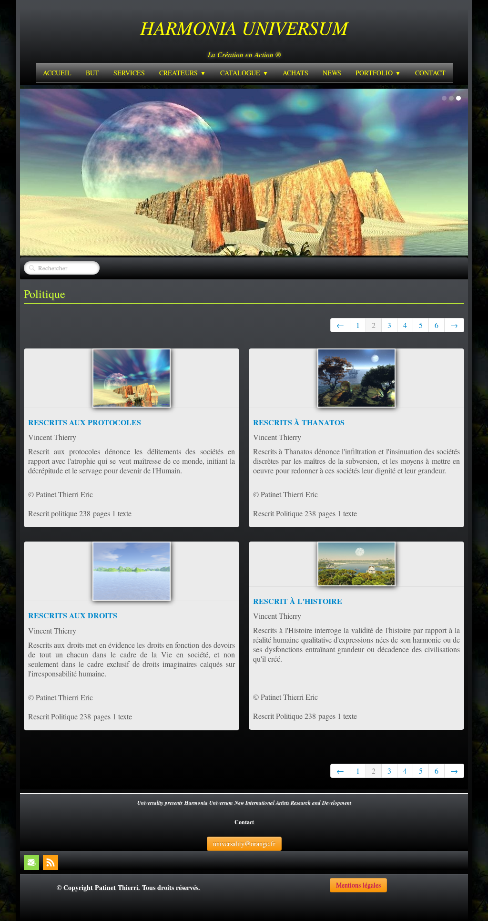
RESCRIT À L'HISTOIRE (297, 600)
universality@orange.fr (244, 843)
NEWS (332, 72)
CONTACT (430, 72)
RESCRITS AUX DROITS (72, 615)
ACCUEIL (57, 72)
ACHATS (295, 72)
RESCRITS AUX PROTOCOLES (84, 422)
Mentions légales (358, 885)
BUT (92, 72)
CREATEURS (182, 72)
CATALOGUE (244, 72)
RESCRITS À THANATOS (299, 422)
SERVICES (129, 72)
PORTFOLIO (378, 72)
